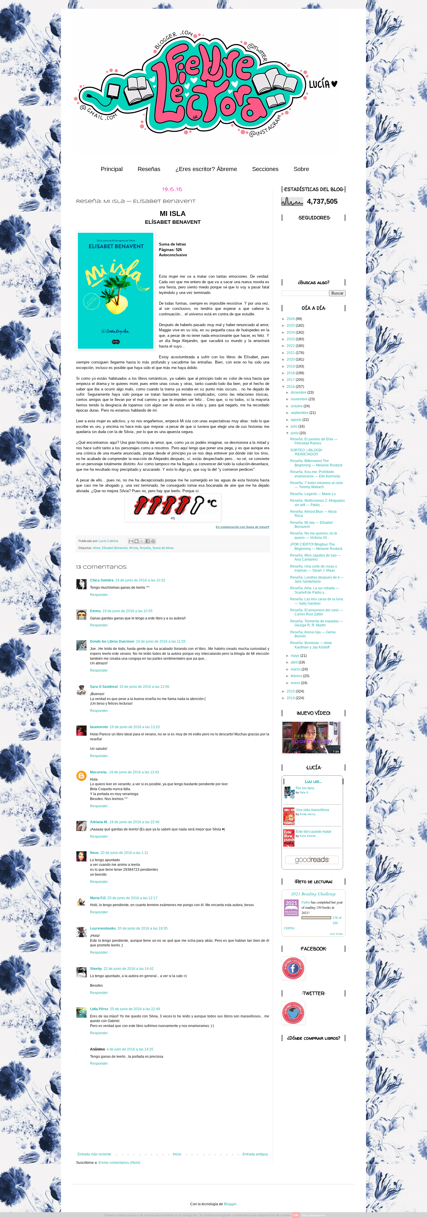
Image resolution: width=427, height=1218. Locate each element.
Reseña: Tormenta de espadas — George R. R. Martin (316, 623)
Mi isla (133, 548)
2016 (291, 387)
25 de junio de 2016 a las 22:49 (135, 1009)
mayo (295, 656)
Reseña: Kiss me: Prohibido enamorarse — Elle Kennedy (315, 474)
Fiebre (306, 902)
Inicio (177, 1154)
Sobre (301, 169)
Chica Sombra (102, 580)
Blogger (230, 1204)
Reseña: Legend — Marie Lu (313, 494)
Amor (96, 548)
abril (295, 662)
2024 (291, 332)
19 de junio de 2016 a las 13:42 (134, 772)
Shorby (96, 969)
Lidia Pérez (99, 1009)
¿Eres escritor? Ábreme (206, 169)
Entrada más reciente (94, 1154)
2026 (291, 319)
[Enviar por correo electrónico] (131, 541)
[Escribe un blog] (136, 541)
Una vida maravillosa (312, 810)
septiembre (300, 413)
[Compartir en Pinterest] (153, 541)
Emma (95, 611)
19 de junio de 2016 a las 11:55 (161, 641)
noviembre (299, 399)
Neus (94, 853)
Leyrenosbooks (103, 928)
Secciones (265, 169)
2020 (291, 359)
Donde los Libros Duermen (112, 641)
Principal (112, 169)
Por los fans (305, 788)
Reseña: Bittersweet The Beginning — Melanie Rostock (316, 463)
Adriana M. (99, 822)
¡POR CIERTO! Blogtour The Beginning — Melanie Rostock (316, 546)
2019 (291, 366)
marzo (296, 669)
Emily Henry (307, 814)
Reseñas (149, 169)
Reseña (145, 548)
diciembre (299, 392)
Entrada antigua (255, 1154)
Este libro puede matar (313, 832)
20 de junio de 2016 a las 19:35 (143, 928)
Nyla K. (304, 792)
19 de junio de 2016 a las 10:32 (140, 580)
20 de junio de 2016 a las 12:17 (132, 898)
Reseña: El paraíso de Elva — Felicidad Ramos (314, 441)
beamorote (99, 727)
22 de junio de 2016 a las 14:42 (129, 969)
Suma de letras (163, 548)
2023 (291, 339)
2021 (291, 353)
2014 (291, 698)
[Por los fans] (290, 799)
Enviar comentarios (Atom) (119, 1163)
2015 (291, 691)
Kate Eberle (308, 835)
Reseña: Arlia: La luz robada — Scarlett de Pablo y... (314, 590)
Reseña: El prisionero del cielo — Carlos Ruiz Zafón (316, 612)
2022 (291, 346)
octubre (297, 406)
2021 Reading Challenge (313, 893)
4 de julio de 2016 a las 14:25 (130, 1049)
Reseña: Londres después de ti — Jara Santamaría (317, 579)
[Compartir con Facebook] (147, 541)
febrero (297, 676)
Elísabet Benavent (115, 548)
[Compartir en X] (142, 541)
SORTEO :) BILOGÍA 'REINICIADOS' (306, 452)
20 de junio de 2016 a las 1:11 (124, 853)
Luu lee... (313, 781)
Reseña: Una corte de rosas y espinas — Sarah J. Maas (313, 568)
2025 (291, 325)
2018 (291, 373)
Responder (99, 595)
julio (294, 426)
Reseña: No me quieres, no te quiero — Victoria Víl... (313, 535)
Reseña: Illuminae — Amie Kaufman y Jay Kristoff (311, 645)
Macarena (98, 772)
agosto (296, 420)
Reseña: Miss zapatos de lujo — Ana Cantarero (315, 557)
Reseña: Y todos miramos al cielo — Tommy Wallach (316, 485)
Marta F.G (98, 898)
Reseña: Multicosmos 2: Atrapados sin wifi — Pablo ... (317, 503)
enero (296, 683)
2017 (291, 380)
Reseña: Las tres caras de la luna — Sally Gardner (316, 601)
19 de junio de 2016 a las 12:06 (144, 687)
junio (295, 433)
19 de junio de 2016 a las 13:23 (135, 727)
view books (336, 934)
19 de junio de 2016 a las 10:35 (127, 611)
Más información (313, 1215)
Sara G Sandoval (104, 687)
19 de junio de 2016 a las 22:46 (134, 822)
